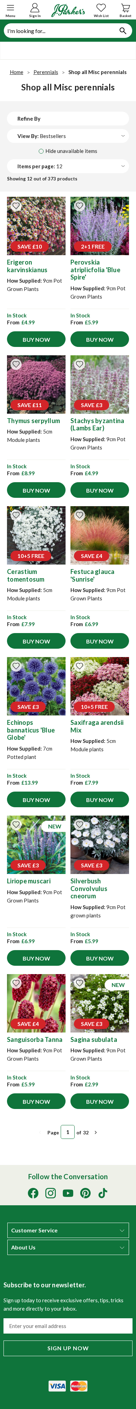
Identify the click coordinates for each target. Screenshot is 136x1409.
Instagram (50, 1193)
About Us (23, 1247)
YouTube (68, 1193)
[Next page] (95, 1132)
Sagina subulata (93, 1039)
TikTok (103, 1193)
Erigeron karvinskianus (27, 266)
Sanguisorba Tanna (34, 1039)
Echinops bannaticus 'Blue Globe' (31, 730)
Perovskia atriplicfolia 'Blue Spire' (95, 269)
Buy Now (36, 339)
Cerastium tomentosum (26, 575)
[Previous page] (40, 1132)
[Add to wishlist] (16, 205)
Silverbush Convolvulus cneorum (88, 888)
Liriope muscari (29, 881)
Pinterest (85, 1193)
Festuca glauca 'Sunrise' (92, 575)
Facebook (33, 1193)
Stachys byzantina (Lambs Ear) (97, 424)
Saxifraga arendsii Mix (97, 726)
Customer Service (34, 1230)
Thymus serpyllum (33, 420)
